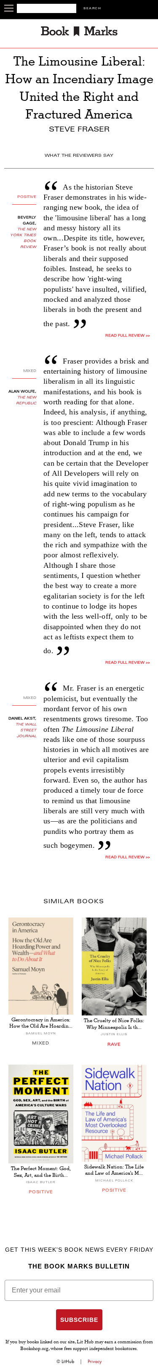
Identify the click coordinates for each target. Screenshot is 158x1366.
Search (92, 8)
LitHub (68, 1361)
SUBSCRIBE (79, 1319)
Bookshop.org (34, 1349)
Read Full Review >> (127, 336)
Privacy (95, 1361)
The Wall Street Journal (26, 730)
